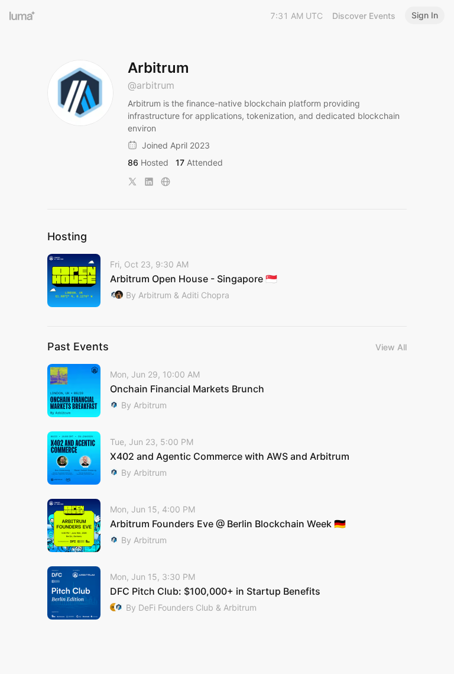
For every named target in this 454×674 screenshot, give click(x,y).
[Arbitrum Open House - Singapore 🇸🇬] (227, 280)
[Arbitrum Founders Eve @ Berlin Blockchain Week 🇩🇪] (227, 525)
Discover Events (363, 16)
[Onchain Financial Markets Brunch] (227, 390)
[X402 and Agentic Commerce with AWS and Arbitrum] (227, 458)
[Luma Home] (22, 15)
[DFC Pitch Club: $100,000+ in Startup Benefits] (227, 593)
